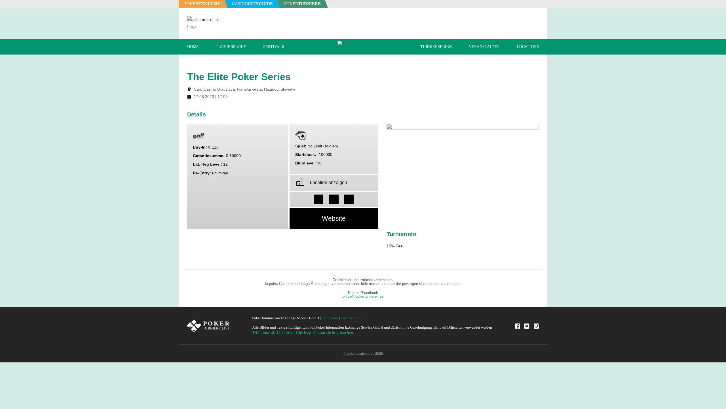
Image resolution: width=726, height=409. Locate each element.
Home (193, 47)
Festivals (273, 47)
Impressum (330, 318)
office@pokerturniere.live (363, 297)
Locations (528, 47)
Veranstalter (484, 47)
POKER (202, 3)
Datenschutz (350, 318)
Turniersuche (231, 47)
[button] (318, 199)
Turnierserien (436, 47)
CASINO (252, 3)
